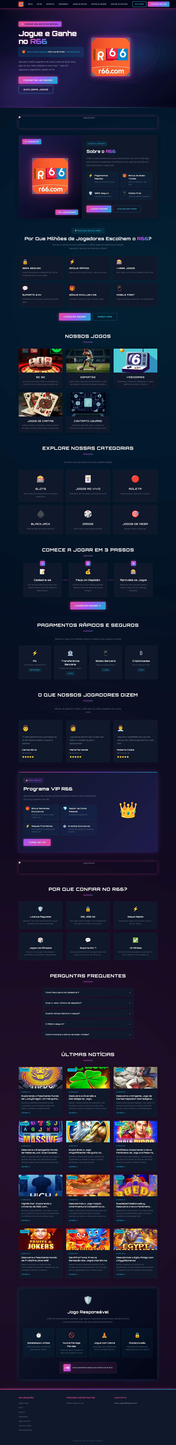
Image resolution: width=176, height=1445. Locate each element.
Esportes (50, 4)
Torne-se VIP (37, 842)
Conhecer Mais (127, 209)
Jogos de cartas (80, 4)
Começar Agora (75, 316)
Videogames (63, 4)
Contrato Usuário (98, 4)
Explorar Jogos (36, 89)
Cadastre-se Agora (38, 80)
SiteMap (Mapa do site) (75, 1403)
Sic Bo (39, 4)
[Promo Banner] (88, 122)
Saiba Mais (105, 316)
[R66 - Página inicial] (21, 4)
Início (30, 4)
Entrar (139, 4)
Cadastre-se (159, 4)
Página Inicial (23, 1403)
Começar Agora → (88, 605)
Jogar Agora (99, 209)
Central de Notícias (119, 4)
